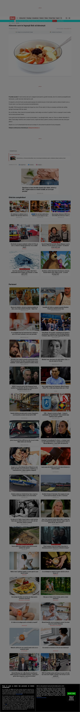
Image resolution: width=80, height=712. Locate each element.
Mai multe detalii (19, 694)
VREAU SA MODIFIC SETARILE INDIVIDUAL (71, 698)
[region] (40, 698)
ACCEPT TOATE (71, 693)
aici (6, 704)
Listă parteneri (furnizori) (41, 697)
